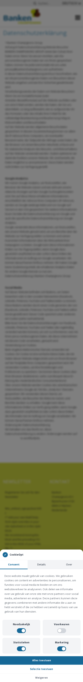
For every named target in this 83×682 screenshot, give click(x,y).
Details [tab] (41, 564)
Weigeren (41, 677)
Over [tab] (69, 564)
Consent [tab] (14, 564)
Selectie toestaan (41, 669)
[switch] (21, 630)
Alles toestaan (41, 660)
